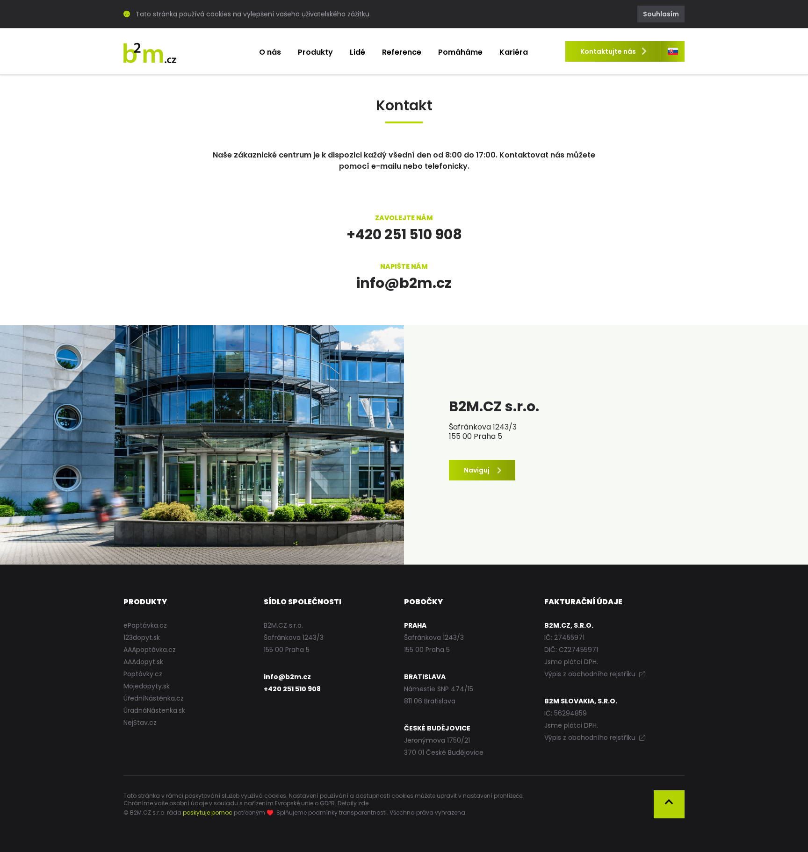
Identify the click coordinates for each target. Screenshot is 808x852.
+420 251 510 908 (404, 234)
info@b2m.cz (404, 283)
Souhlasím (661, 14)
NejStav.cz (140, 722)
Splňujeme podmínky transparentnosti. (332, 812)
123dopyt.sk (141, 637)
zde (363, 803)
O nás (270, 52)
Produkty (315, 52)
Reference (401, 52)
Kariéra (513, 52)
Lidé (357, 52)
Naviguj (477, 470)
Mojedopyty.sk (146, 686)
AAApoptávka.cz (149, 649)
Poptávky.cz (142, 674)
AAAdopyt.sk (143, 661)
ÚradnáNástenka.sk (154, 710)
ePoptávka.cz (145, 625)
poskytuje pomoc (207, 812)
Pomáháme (460, 52)
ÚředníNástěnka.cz (153, 698)
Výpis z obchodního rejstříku (590, 674)
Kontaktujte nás (608, 51)
